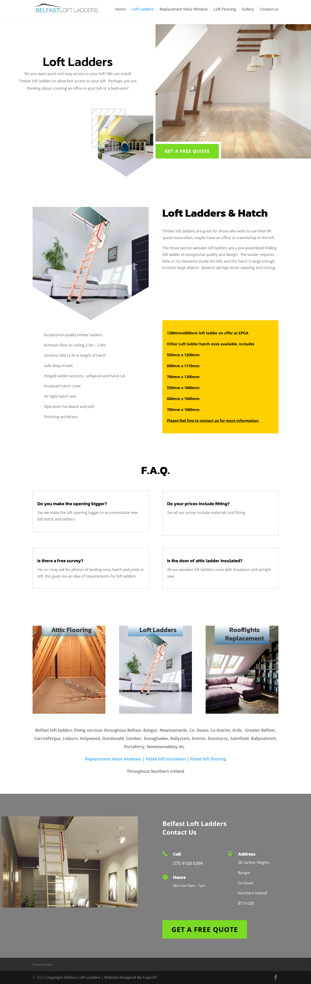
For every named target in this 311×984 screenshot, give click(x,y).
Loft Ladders (143, 10)
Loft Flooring (225, 10)
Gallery (248, 10)
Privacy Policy (42, 964)
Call (177, 854)
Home (120, 10)
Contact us (269, 10)
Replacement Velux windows (113, 759)
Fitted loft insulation (166, 759)
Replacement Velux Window (184, 10)
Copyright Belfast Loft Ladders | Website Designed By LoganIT (101, 977)
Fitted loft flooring (208, 759)
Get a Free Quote (187, 151)
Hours (179, 877)
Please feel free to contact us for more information (213, 420)
